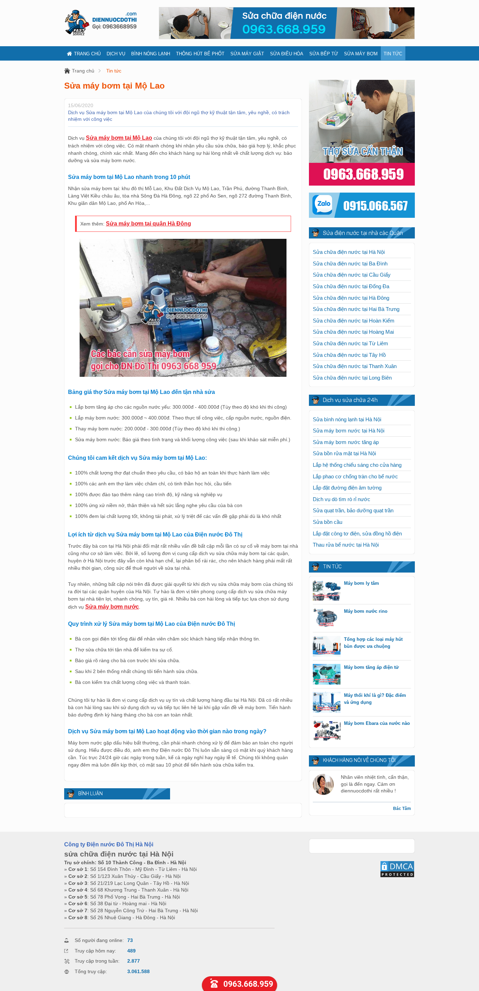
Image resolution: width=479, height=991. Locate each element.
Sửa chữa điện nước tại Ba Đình (350, 263)
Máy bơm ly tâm (361, 583)
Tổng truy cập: (91, 971)
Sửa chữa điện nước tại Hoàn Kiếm (353, 321)
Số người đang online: (99, 940)
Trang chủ (87, 53)
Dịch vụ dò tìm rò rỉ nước (341, 499)
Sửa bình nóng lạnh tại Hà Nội (347, 419)
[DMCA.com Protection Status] (397, 876)
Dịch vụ (116, 53)
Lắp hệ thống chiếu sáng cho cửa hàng (357, 465)
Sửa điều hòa (286, 53)
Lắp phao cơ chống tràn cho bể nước (355, 476)
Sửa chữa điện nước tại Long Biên (352, 378)
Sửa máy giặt (247, 53)
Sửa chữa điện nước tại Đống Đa (351, 286)
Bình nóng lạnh (150, 53)
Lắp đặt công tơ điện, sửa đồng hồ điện (357, 533)
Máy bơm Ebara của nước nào (377, 723)
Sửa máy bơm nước (112, 607)
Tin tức (393, 53)
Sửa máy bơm (361, 53)
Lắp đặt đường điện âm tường (347, 488)
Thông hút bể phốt (200, 53)
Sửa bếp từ (323, 53)
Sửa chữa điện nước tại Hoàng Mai (353, 332)
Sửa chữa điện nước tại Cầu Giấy (352, 275)
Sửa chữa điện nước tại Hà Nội (349, 252)
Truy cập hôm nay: (95, 951)
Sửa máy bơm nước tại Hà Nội (348, 431)
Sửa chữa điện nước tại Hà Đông (351, 298)
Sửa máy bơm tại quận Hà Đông (148, 224)
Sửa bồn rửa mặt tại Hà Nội (344, 453)
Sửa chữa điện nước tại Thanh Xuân (355, 366)
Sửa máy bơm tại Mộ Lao (119, 138)
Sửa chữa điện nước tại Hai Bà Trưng (356, 309)
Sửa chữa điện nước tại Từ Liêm (350, 343)
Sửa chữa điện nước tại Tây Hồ (349, 355)
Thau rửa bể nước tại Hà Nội (346, 545)
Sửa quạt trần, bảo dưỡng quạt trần (353, 510)
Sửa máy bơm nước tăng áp (346, 442)
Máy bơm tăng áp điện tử (371, 667)
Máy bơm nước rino (365, 611)
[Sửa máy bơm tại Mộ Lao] (183, 375)
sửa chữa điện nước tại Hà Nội (119, 854)
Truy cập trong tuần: (97, 961)
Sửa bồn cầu (327, 522)
